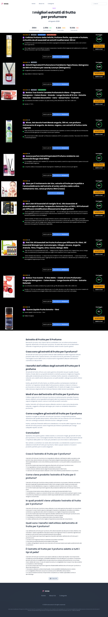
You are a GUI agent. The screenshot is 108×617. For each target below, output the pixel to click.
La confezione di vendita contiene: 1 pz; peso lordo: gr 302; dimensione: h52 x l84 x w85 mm (50, 100)
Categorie (51, 3)
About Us (41, 3)
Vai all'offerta (99, 46)
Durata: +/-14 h (28, 104)
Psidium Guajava (29, 316)
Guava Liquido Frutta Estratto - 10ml (34, 312)
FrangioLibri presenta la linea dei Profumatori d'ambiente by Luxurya (44, 70)
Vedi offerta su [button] (60, 57)
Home (33, 3)
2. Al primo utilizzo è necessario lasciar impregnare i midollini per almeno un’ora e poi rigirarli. (51, 167)
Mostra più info (47, 57)
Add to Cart (99, 49)
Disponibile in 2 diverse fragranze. (34, 74)
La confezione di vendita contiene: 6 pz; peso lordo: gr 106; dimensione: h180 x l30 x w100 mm (50, 286)
